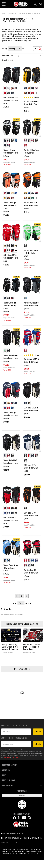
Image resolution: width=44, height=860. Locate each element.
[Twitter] (19, 817)
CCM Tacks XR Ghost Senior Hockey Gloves (31, 409)
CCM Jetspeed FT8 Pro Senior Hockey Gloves (10, 99)
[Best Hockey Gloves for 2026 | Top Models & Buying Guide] (33, 635)
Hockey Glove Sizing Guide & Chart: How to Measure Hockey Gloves (10, 646)
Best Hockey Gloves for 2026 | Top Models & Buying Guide (32, 646)
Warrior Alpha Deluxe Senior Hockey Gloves (10, 356)
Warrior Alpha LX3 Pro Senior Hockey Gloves (10, 461)
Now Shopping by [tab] (9, 55)
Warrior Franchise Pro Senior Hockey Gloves (31, 103)
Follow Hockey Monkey (22, 814)
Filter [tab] (36, 48)
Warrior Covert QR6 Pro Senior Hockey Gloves (10, 305)
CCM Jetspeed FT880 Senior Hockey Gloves (10, 256)
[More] (15, 93)
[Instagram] (29, 817)
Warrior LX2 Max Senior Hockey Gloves (10, 151)
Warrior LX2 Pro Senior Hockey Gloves (31, 151)
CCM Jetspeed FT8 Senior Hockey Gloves (10, 519)
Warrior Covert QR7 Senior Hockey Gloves (10, 414)
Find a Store (22, 795)
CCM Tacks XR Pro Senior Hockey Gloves (31, 466)
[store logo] (20, 4)
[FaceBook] (14, 817)
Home (4, 13)
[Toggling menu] (4, 4)
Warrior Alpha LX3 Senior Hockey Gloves (31, 571)
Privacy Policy (14, 757)
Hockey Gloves (21, 13)
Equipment (11, 13)
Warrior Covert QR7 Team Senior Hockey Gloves (10, 205)
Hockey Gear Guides (10, 641)
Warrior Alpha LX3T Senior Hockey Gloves (31, 204)
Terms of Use (7, 757)
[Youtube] (24, 817)
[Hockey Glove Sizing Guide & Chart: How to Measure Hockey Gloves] (11, 635)
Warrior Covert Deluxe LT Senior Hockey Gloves (10, 568)
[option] (5, 88)
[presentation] (4, 636)
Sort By (4, 48)
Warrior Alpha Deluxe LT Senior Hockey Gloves (31, 253)
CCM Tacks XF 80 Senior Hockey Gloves (31, 514)
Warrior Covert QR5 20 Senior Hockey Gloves (31, 360)
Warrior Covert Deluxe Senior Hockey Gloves (31, 304)
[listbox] (11, 91)
